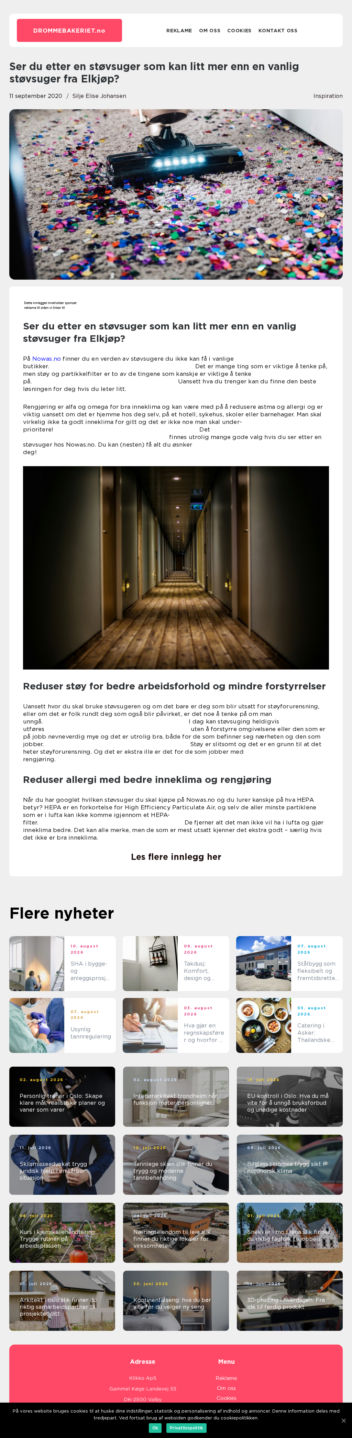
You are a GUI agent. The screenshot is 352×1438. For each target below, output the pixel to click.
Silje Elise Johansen (99, 96)
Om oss (209, 30)
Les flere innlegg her (176, 857)
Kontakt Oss (278, 30)
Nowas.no (46, 358)
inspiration (328, 96)
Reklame (179, 30)
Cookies (239, 30)
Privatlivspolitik (186, 1427)
